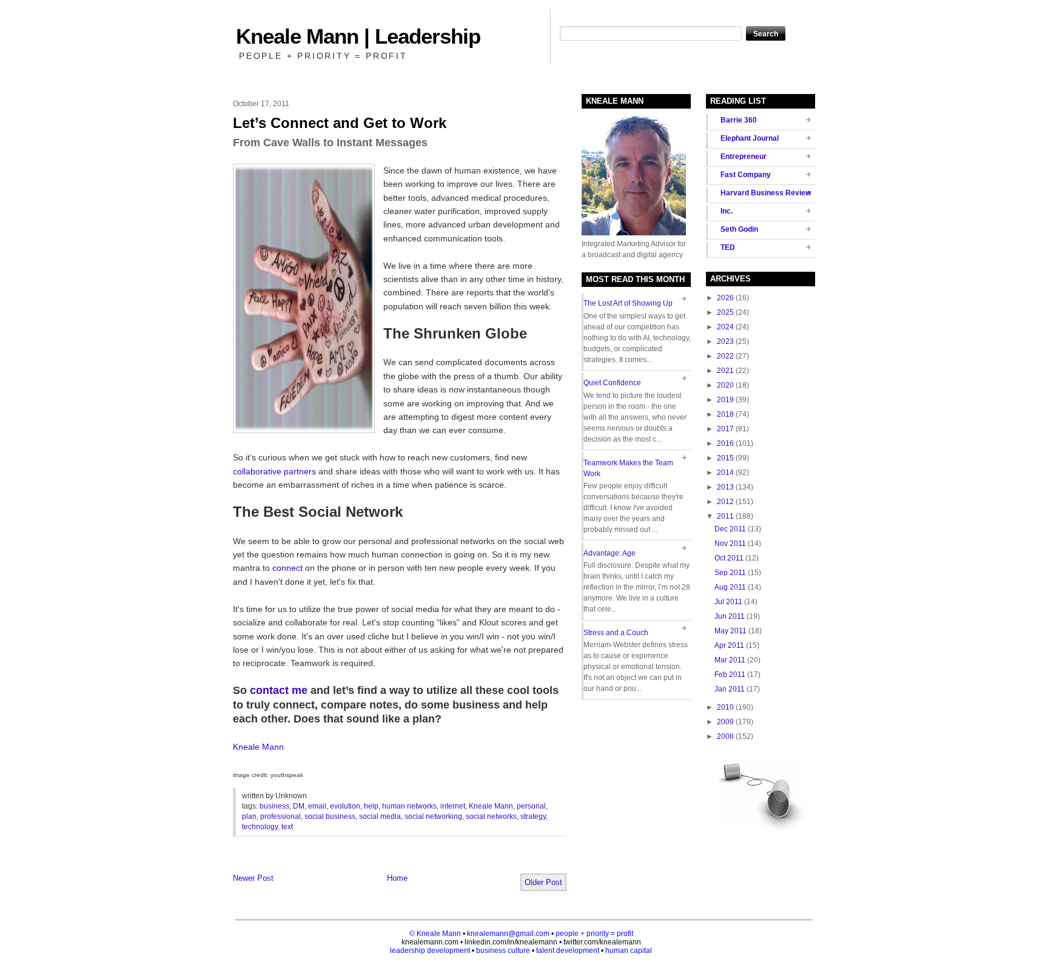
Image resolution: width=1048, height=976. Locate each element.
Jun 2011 (729, 616)
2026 (725, 298)
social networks (491, 816)
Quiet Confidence (612, 383)
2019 (725, 399)
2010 (725, 707)
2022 (725, 356)
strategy (533, 816)
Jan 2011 (729, 689)
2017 (725, 429)
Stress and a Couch (615, 632)
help (371, 806)
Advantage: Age (609, 553)
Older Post (543, 882)
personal (531, 806)
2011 (725, 516)
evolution (345, 806)
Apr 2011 (729, 645)
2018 (725, 414)
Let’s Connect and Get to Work (339, 123)
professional (280, 816)
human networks (409, 806)
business (274, 806)
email (317, 806)
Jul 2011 (728, 601)
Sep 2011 (730, 572)
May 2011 (730, 631)
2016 (725, 443)
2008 (725, 736)
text (287, 827)
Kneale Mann (258, 747)
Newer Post (253, 878)
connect (287, 568)
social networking (433, 816)
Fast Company (745, 174)
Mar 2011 (729, 660)
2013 (725, 487)
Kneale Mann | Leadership (358, 36)
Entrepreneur (743, 156)
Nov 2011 (730, 543)
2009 (725, 722)
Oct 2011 (729, 558)
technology (260, 827)
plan (249, 816)
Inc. (726, 211)
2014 (725, 472)
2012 (725, 501)
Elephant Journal (749, 138)
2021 (725, 370)
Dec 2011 (730, 529)
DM (298, 806)
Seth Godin (739, 229)
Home (397, 878)
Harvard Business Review (765, 193)
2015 (725, 458)
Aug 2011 (730, 587)
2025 (725, 312)
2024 (725, 327)
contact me (278, 690)
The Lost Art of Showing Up (628, 303)
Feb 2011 (729, 674)
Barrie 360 (738, 120)
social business (329, 816)
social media (380, 816)
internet (452, 806)
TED (727, 247)
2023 (725, 341)
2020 (725, 385)
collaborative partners (274, 471)
